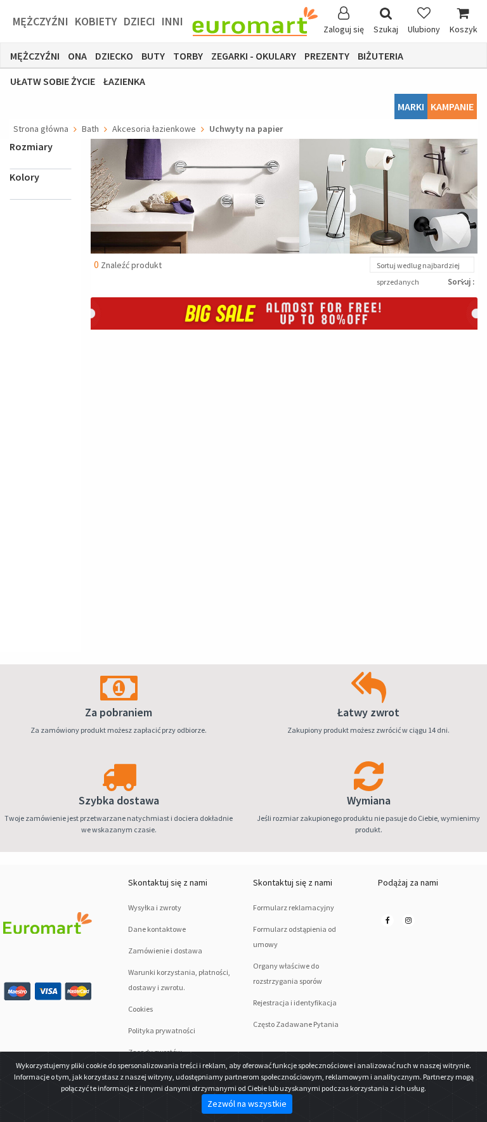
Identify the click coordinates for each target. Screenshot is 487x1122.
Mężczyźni (40, 21)
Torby (188, 55)
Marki (411, 106)
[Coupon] (284, 312)
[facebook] (387, 920)
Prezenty (326, 55)
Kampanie (452, 106)
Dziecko (114, 55)
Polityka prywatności (161, 1030)
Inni (172, 21)
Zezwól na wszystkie (247, 1103)
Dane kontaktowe (157, 929)
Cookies (140, 1009)
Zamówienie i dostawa (165, 950)
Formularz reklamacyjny (293, 907)
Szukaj (385, 29)
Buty (153, 55)
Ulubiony (424, 29)
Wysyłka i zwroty (154, 907)
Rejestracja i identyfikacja (295, 1002)
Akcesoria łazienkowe (154, 128)
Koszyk (463, 29)
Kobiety (96, 21)
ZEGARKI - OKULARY (253, 55)
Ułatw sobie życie (52, 81)
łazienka (124, 81)
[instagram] (408, 920)
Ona (77, 55)
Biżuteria (380, 55)
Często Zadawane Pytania (296, 1024)
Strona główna (40, 128)
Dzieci (139, 21)
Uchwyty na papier (246, 128)
